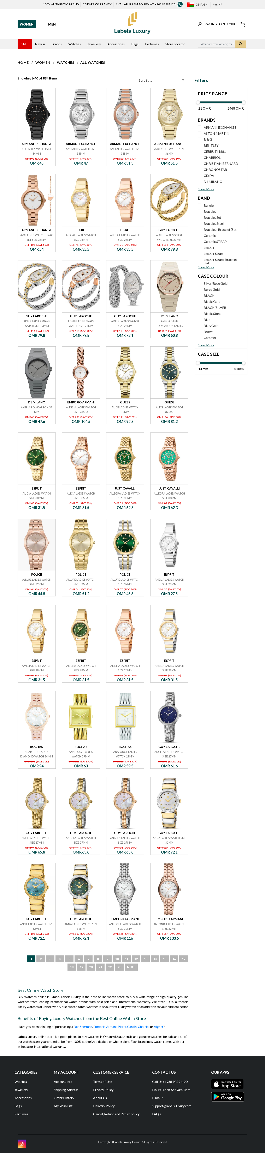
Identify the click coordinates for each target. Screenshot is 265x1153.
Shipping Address (66, 1090)
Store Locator (175, 44)
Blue (207, 319)
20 (91, 967)
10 (117, 959)
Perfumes (21, 1114)
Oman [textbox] (200, 4)
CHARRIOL (212, 157)
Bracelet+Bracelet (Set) (220, 229)
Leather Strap (213, 253)
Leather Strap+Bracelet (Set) (220, 261)
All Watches (92, 62)
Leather (209, 247)
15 (164, 959)
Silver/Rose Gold (216, 283)
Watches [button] (74, 44)
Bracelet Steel (214, 223)
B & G (208, 139)
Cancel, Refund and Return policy (116, 1114)
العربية (217, 4)
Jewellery (21, 1090)
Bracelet (210, 211)
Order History (64, 1098)
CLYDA (209, 175)
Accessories (23, 1098)
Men (52, 24)
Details (36, 88)
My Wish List (63, 1106)
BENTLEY (211, 145)
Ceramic (210, 235)
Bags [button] (135, 44)
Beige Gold (212, 289)
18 (71, 967)
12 (136, 959)
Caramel (210, 337)
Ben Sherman (83, 1026)
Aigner (158, 1026)
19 (81, 967)
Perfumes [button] (152, 44)
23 (119, 967)
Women (27, 24)
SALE (24, 44)
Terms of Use (102, 1081)
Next (131, 967)
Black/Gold (212, 301)
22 (110, 967)
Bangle (209, 205)
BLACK (209, 295)
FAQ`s (156, 1114)
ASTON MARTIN (216, 133)
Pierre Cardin (127, 1026)
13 (145, 959)
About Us (100, 1098)
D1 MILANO (213, 181)
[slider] (198, 102)
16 (174, 959)
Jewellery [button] (94, 44)
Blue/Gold (211, 325)
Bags (18, 1106)
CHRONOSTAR (215, 169)
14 (155, 959)
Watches (65, 62)
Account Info (63, 1081)
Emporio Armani (105, 1026)
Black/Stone (212, 313)
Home (23, 62)
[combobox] (201, 4)
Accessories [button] (116, 44)
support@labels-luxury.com (171, 1106)
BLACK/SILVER (215, 307)
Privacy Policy (103, 1090)
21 (100, 967)
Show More (206, 189)
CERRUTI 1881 (215, 151)
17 (183, 959)
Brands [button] (57, 44)
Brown (208, 331)
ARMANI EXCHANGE (220, 127)
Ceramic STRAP (215, 241)
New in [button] (40, 44)
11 (126, 959)
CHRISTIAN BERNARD (221, 163)
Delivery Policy (104, 1106)
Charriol (143, 1026)
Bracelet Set (212, 217)
